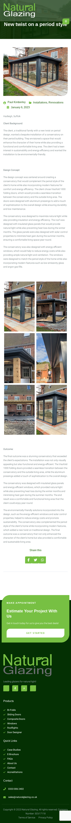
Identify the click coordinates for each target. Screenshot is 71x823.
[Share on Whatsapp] (42, 559)
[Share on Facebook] (28, 559)
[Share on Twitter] (35, 559)
